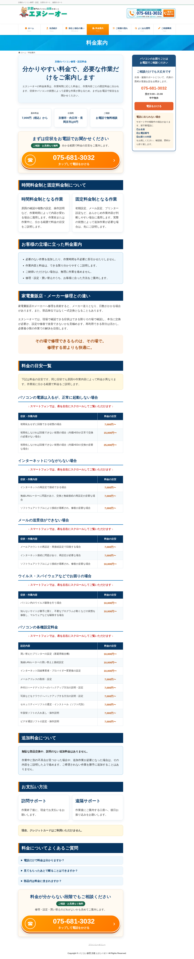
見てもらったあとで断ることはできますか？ (51, 870)
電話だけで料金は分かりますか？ (44, 860)
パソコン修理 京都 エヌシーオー (93, 953)
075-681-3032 (154, 88)
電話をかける (154, 106)
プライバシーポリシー (97, 945)
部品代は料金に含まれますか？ (43, 880)
